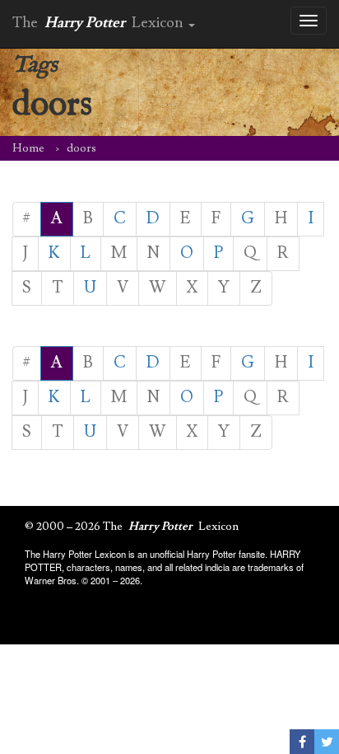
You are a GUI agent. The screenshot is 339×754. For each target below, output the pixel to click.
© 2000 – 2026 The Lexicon (132, 526)
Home (28, 148)
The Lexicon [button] (99, 22)
